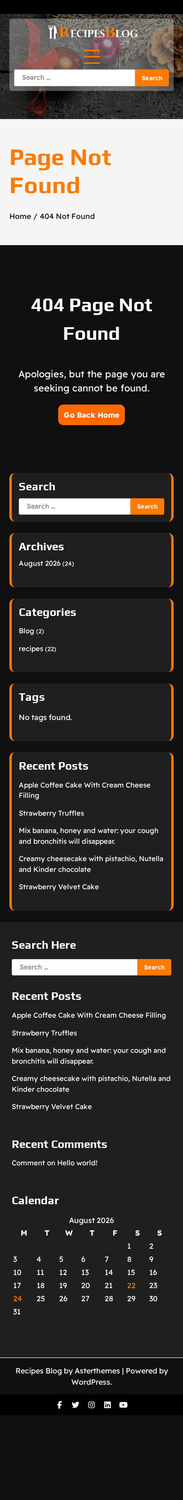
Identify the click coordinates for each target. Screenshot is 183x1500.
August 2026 (40, 563)
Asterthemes (97, 1370)
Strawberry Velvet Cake (59, 886)
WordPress (90, 1382)
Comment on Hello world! (55, 1162)
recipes (31, 648)
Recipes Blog (38, 1370)
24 (17, 1298)
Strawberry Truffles (51, 813)
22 (131, 1285)
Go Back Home (91, 415)
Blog (26, 630)
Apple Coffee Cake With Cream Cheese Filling (89, 1015)
